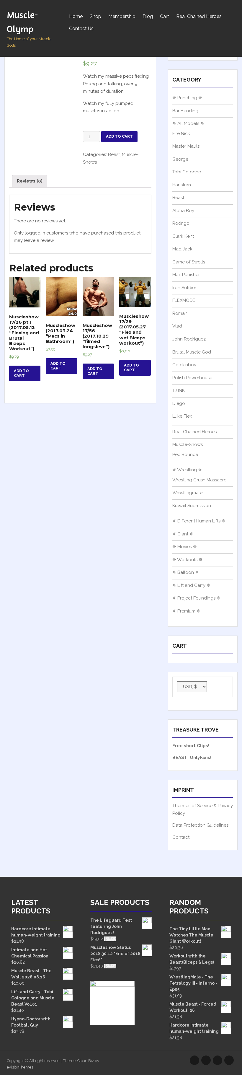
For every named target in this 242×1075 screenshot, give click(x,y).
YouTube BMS (206, 1060)
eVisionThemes (20, 1067)
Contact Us (81, 28)
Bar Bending (185, 110)
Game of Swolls (188, 262)
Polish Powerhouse (192, 377)
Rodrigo (180, 223)
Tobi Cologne (186, 172)
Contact (180, 837)
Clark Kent (183, 236)
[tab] (29, 181)
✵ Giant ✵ (182, 534)
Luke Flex (182, 416)
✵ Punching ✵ (187, 97)
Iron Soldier (184, 287)
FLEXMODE (183, 300)
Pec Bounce (185, 454)
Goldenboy (184, 364)
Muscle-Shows (187, 444)
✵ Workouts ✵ (187, 559)
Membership (121, 16)
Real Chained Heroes (199, 16)
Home (76, 16)
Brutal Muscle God (191, 352)
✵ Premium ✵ (186, 611)
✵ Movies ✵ (184, 546)
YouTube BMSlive (217, 1060)
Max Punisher (186, 274)
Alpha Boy (183, 210)
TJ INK (178, 390)
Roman (179, 313)
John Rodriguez (189, 339)
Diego (178, 403)
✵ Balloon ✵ (185, 572)
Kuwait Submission (191, 505)
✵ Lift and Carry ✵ (191, 585)
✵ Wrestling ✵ (187, 470)
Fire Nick (181, 133)
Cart (164, 16)
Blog (148, 16)
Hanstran (181, 185)
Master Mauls (186, 146)
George (180, 159)
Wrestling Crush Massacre (199, 480)
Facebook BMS (229, 1060)
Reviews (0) (29, 181)
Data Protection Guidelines (200, 825)
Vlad (177, 326)
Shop (95, 16)
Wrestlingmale (187, 492)
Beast (114, 154)
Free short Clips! (190, 745)
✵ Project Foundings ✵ (196, 598)
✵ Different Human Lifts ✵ (198, 521)
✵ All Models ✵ (188, 123)
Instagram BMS (194, 1060)
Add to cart (119, 136)
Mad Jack (182, 249)
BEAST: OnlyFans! (191, 757)
